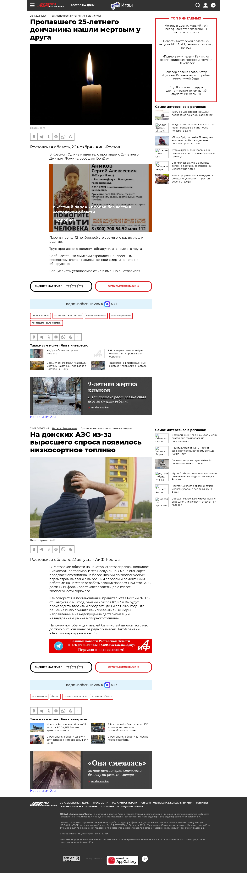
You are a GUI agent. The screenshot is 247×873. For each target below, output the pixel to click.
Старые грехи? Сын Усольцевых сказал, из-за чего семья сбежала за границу (193, 153)
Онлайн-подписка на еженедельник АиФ (166, 803)
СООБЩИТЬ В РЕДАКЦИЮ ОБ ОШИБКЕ (123, 806)
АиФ (52, 540)
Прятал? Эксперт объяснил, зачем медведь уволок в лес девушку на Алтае (192, 489)
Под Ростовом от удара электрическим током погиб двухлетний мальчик (186, 91)
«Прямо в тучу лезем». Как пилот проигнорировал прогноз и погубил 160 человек (186, 60)
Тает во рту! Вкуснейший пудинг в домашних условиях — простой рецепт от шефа (192, 178)
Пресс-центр (100, 803)
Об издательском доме (74, 803)
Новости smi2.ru (43, 417)
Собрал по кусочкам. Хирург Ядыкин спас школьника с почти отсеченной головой (194, 501)
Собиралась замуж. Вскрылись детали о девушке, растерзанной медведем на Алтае (191, 165)
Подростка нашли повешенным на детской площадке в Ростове (127, 364)
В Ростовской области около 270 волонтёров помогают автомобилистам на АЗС (128, 727)
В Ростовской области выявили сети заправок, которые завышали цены (67, 739)
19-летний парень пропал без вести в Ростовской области (91, 209)
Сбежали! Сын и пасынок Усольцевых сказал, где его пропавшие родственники (194, 438)
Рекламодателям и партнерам (78, 806)
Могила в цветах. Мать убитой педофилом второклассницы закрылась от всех (186, 29)
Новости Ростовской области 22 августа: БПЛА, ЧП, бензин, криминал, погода (186, 44)
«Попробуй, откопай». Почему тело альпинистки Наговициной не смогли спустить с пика (193, 140)
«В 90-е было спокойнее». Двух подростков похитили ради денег (192, 113)
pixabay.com (37, 127)
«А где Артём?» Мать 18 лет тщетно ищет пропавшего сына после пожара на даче (193, 127)
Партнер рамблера (93, 858)
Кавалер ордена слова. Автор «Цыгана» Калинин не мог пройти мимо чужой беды (186, 75)
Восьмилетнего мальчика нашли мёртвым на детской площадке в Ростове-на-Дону (66, 365)
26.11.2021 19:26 (38, 15)
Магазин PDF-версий (124, 803)
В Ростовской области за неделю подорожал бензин (128, 738)
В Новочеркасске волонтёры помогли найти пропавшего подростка (125, 353)
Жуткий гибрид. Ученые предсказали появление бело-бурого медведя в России (194, 476)
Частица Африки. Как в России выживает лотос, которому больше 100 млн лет (193, 450)
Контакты (202, 803)
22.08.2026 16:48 (39, 428)
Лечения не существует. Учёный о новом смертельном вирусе (192, 462)
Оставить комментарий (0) (124, 286)
